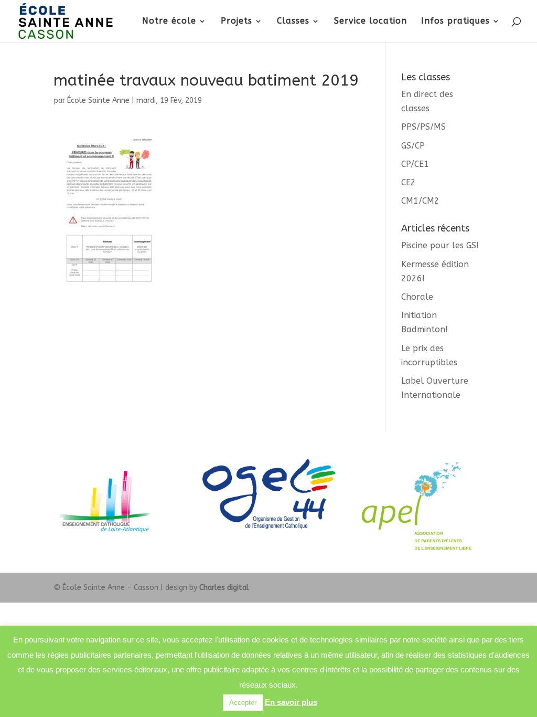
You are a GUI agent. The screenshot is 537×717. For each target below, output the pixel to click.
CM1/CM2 (420, 201)
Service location (370, 21)
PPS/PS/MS (423, 127)
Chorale (417, 297)
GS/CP (413, 146)
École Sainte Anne (98, 100)
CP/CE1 (415, 164)
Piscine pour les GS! (440, 245)
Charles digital (224, 587)
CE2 (408, 182)
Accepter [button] (242, 703)
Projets (236, 21)
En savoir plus (291, 702)
